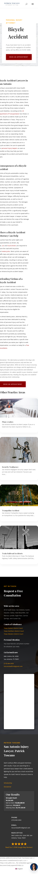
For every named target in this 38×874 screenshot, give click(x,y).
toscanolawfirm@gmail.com (13, 666)
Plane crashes (7, 422)
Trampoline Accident (10, 510)
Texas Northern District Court (14, 631)
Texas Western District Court (13, 634)
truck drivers (11, 246)
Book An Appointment (18, 57)
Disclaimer (7, 787)
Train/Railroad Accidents (12, 553)
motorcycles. (6, 251)
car (3, 246)
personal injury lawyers (9, 148)
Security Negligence (10, 467)
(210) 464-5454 (9, 663)
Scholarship (8, 783)
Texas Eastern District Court (13, 628)
